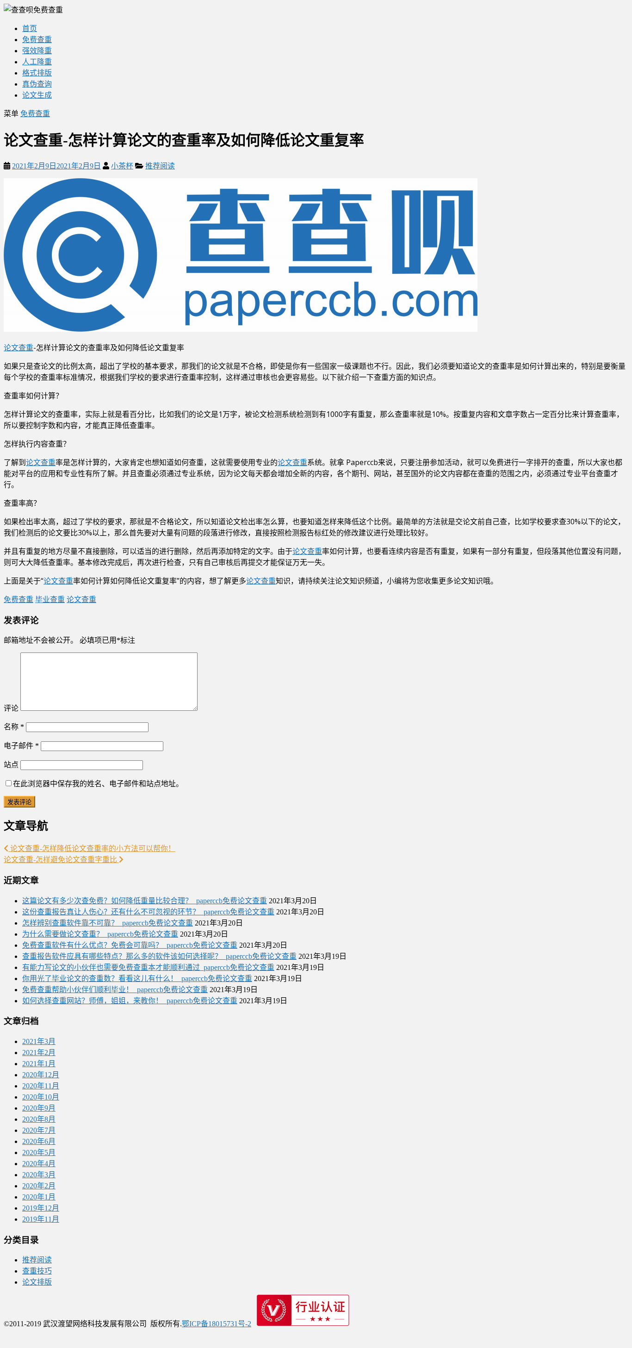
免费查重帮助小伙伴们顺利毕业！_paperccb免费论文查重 (115, 990)
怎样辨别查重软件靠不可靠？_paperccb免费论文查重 (107, 923)
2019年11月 (40, 1219)
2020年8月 (39, 1119)
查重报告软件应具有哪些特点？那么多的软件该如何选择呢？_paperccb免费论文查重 (159, 956)
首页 (29, 28)
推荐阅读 (160, 166)
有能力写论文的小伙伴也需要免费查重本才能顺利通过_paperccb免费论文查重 (148, 967)
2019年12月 (40, 1208)
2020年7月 (39, 1130)
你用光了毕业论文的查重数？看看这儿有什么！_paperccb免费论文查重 (137, 978)
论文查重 (18, 347)
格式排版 (37, 73)
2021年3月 (39, 1041)
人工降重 (37, 62)
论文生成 (37, 95)
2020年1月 (39, 1197)
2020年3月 (39, 1175)
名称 (14, 727)
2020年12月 (40, 1075)
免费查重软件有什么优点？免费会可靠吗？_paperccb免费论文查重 (129, 945)
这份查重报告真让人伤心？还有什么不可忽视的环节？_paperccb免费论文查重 (148, 912)
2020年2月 (39, 1186)
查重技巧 (37, 1271)
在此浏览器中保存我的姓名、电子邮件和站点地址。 (98, 784)
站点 (11, 765)
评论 (11, 708)
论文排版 (37, 1282)
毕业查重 (50, 599)
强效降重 (37, 51)
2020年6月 (39, 1141)
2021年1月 (39, 1064)
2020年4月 (39, 1164)
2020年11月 (40, 1086)
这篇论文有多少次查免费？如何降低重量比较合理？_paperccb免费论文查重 (144, 901)
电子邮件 (21, 746)
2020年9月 (39, 1108)
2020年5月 (39, 1152)
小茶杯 (122, 166)
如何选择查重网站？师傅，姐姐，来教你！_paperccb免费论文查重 (129, 1001)
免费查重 (37, 39)
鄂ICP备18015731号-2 (216, 1324)
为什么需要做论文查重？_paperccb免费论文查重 (100, 934)
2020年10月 (40, 1097)
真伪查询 (37, 84)
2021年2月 (39, 1052)
